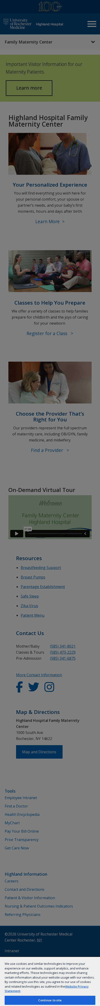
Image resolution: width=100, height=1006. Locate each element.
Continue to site (50, 1000)
